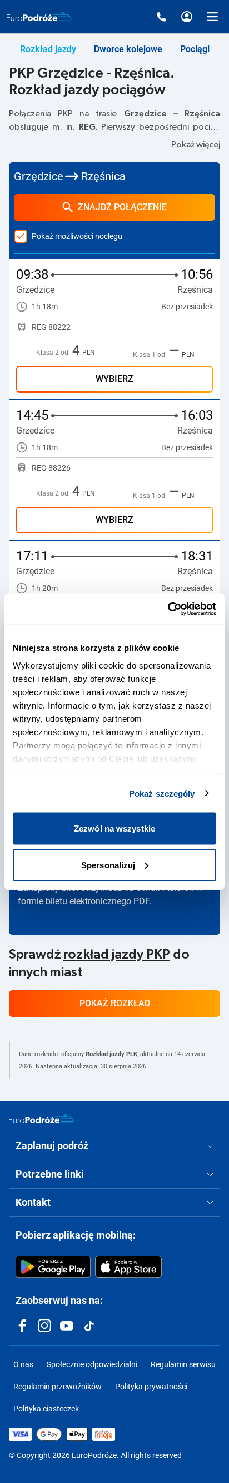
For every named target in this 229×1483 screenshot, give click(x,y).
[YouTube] (66, 1325)
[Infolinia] (161, 16)
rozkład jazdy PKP (116, 954)
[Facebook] (22, 1325)
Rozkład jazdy (48, 49)
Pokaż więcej (195, 144)
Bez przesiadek (187, 306)
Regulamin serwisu (183, 1364)
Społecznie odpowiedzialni (92, 1364)
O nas (23, 1364)
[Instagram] (44, 1325)
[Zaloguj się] (186, 16)
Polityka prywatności (151, 1386)
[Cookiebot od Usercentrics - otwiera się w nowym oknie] (167, 609)
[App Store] (128, 1267)
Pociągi (195, 49)
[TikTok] (89, 1325)
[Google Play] (53, 1267)
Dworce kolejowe (128, 49)
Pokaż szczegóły (162, 793)
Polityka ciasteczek (46, 1408)
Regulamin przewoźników (57, 1386)
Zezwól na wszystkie (114, 828)
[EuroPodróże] (41, 1118)
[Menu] (212, 17)
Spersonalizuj (108, 864)
